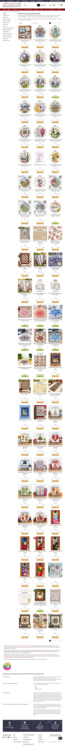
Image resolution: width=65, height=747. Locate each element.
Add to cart (25, 47)
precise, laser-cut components (47, 651)
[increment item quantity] (27, 45)
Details (55, 97)
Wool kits (42, 655)
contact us (15, 739)
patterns (27, 650)
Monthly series (34, 654)
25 (59, 640)
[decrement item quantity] (29, 45)
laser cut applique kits (35, 18)
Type (36, 686)
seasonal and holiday (7, 655)
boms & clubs (16, 9)
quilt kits (29, 18)
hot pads (16, 657)
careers (40, 737)
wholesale (40, 739)
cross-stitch (19, 647)
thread (41, 9)
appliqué (23, 647)
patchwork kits (42, 18)
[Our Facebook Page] (3, 737)
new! (4, 9)
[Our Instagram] (5, 737)
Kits (21, 9)
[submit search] (38, 5)
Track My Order (17, 741)
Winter (25, 655)
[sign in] (54, 5)
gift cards (26, 741)
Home (4, 0)
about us (15, 737)
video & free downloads (28, 734)
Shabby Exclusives (38, 689)
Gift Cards (26, 0)
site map (40, 734)
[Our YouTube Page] (8, 737)
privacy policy (41, 741)
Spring (28, 655)
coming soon (52, 9)
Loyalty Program (10, 0)
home (14, 734)
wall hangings (7, 657)
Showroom (41, 0)
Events (33, 0)
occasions (38, 655)
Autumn (31, 655)
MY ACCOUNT (51, 4)
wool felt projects (28, 647)
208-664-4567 (40, 726)
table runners (12, 657)
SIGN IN (50, 5)
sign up (60, 738)
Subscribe (18, 0)
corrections (26, 737)
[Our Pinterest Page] (10, 737)
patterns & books (28, 9)
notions (36, 9)
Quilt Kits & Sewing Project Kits (13, 11)
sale (46, 9)
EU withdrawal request (28, 744)
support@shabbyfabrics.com (25, 728)
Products (4, 11)
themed (27, 654)
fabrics (9, 9)
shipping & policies (27, 739)
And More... (59, 9)
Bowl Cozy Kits (31, 657)
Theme (36, 687)
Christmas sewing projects (51, 18)
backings (5, 652)
